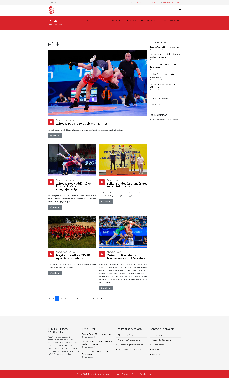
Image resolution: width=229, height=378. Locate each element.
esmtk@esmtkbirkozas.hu (172, 2)
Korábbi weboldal (159, 354)
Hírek (100, 21)
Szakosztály (113, 21)
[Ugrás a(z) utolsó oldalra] (101, 298)
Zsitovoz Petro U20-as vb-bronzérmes (82, 123)
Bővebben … (54, 135)
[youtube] (52, 2)
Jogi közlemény (158, 345)
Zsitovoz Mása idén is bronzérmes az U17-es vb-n (126, 256)
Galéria (162, 21)
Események (174, 21)
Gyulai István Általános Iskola (129, 340)
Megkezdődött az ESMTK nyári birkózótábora (73, 256)
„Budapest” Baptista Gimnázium (130, 345)
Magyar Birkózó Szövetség (128, 335)
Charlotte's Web (138, 374)
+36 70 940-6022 (152, 2)
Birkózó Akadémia (147, 21)
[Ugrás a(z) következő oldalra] (97, 298)
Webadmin (156, 349)
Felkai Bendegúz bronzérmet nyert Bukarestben (127, 185)
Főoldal (90, 21)
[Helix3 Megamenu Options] (180, 10)
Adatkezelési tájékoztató (161, 340)
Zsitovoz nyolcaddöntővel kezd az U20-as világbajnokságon (73, 186)
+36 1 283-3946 (137, 2)
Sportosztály (130, 21)
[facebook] (48, 2)
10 (93, 298)
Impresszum (157, 335)
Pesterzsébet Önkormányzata (129, 349)
